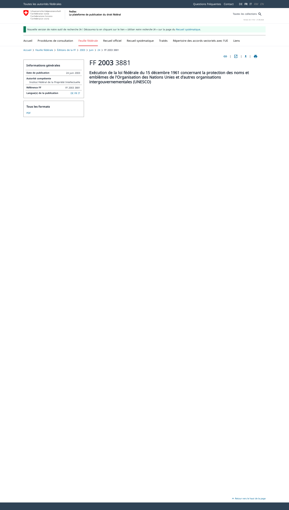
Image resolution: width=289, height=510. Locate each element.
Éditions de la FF (66, 50)
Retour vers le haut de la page (248, 499)
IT (251, 4)
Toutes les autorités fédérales (42, 4)
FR (246, 4)
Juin (91, 50)
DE (241, 4)
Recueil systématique (188, 29)
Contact (229, 4)
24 (99, 50)
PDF (28, 112)
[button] (55, 40)
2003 (82, 50)
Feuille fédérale (44, 50)
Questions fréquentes (207, 4)
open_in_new (236, 56)
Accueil (27, 50)
